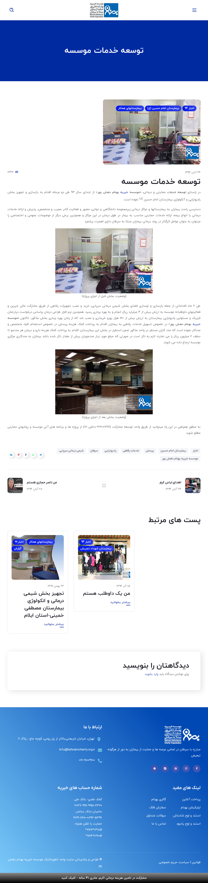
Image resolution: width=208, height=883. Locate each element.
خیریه (125, 192)
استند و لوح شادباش (186, 816)
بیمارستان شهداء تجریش (96, 549)
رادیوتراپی (110, 451)
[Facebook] (196, 768)
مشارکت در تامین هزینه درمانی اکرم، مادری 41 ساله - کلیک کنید (104, 878)
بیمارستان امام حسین (173, 451)
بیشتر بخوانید (120, 602)
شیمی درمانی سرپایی (71, 451)
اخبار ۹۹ (19, 542)
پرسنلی (150, 451)
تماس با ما (159, 824)
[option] (104, 574)
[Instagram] (186, 768)
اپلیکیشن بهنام (190, 807)
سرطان (94, 451)
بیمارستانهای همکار (130, 108)
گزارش (17, 549)
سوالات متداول (156, 816)
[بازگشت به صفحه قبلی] (104, 485)
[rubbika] (154, 768)
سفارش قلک (157, 807)
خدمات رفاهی (131, 451)
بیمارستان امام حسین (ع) (163, 108)
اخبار (195, 451)
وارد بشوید (151, 674)
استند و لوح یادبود (188, 824)
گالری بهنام (158, 799)
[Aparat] (175, 768)
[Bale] (165, 768)
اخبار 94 (189, 108)
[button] (12, 10)
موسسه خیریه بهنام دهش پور (180, 459)
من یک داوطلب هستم (106, 593)
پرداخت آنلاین (191, 799)
